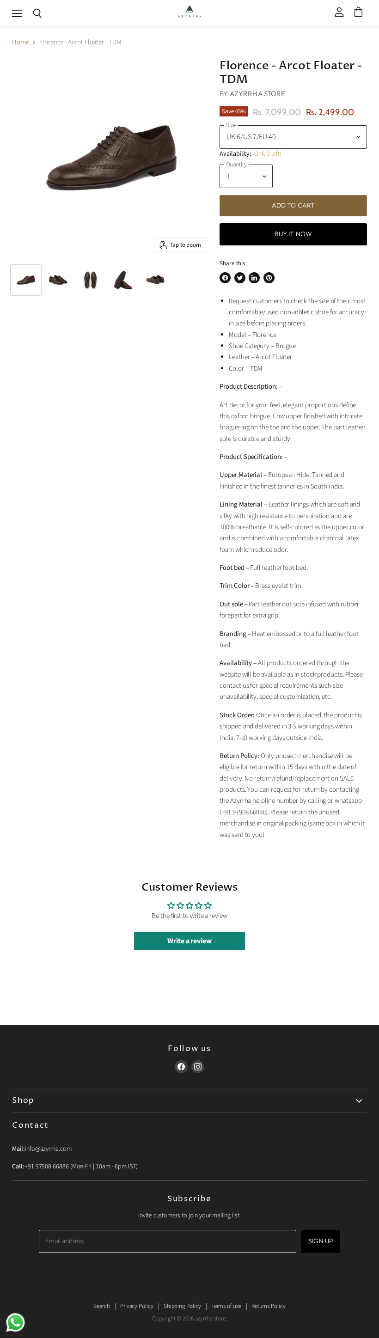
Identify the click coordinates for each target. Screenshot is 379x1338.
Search (101, 1306)
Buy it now (293, 234)
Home (20, 42)
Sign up (320, 1241)
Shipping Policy (182, 1306)
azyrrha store (258, 93)
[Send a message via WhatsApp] (15, 1322)
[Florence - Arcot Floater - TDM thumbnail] (26, 280)
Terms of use (226, 1306)
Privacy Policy (136, 1306)
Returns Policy (268, 1306)
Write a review (189, 941)
